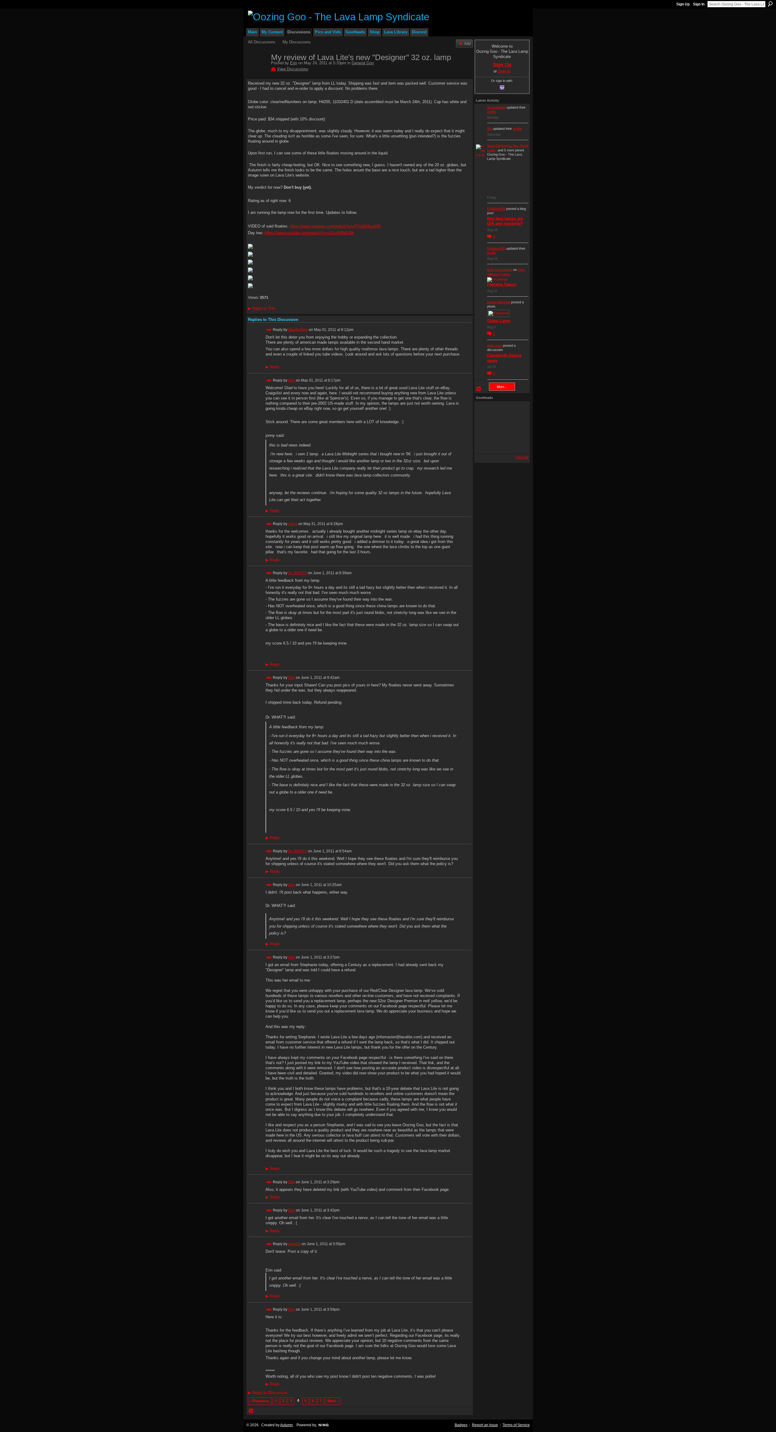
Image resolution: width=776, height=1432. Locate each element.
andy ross (494, 345)
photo (506, 274)
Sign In (698, 4)
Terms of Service (516, 1425)
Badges (461, 1425)
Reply (273, 367)
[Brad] (517, 427)
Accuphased (496, 107)
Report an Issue (485, 1425)
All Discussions (261, 42)
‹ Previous (259, 1401)
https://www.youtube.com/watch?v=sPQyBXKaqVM (335, 226)
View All (521, 457)
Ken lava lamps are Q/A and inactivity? (505, 221)
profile (491, 111)
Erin (293, 63)
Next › (332, 1401)
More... (502, 387)
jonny (292, 524)
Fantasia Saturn (502, 284)
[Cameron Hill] (500, 411)
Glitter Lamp (498, 320)
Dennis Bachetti (498, 302)
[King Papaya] (484, 411)
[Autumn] (484, 443)
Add (467, 43)
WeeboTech (298, 329)
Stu (489, 128)
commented (503, 269)
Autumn (294, 1244)
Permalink (269, 330)
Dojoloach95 (496, 209)
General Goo (363, 63)
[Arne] (500, 443)
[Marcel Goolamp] (517, 443)
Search (770, 4)
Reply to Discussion (267, 1392)
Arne (490, 269)
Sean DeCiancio (499, 145)
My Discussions (297, 42)
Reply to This (262, 308)
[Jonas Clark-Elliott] (484, 427)
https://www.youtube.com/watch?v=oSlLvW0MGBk (309, 233)
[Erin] (257, 70)
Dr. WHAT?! (297, 573)
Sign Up (683, 4)
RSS (251, 1411)
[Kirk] (500, 427)
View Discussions (292, 69)
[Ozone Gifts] (517, 411)
